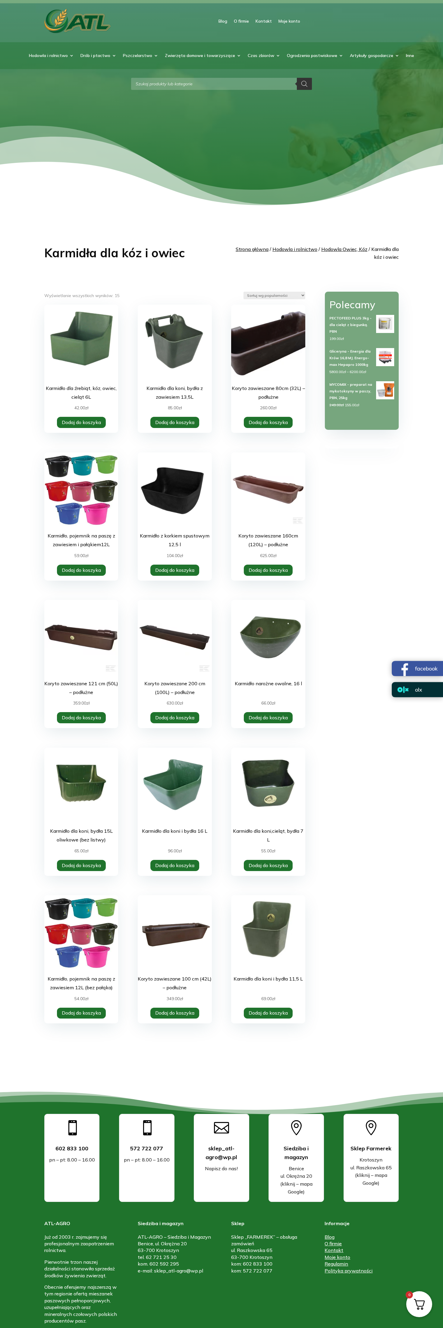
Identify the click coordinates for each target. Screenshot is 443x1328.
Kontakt (264, 21)
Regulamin (336, 1264)
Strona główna (252, 249)
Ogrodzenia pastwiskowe (312, 55)
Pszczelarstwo (137, 55)
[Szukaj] (304, 84)
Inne (410, 55)
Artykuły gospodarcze (371, 55)
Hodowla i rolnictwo (48, 55)
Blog (222, 21)
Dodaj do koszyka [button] (81, 422)
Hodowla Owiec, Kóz (344, 249)
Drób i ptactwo (95, 55)
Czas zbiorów (261, 55)
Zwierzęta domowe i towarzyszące (200, 55)
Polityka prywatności (348, 1271)
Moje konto (289, 21)
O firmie (241, 21)
